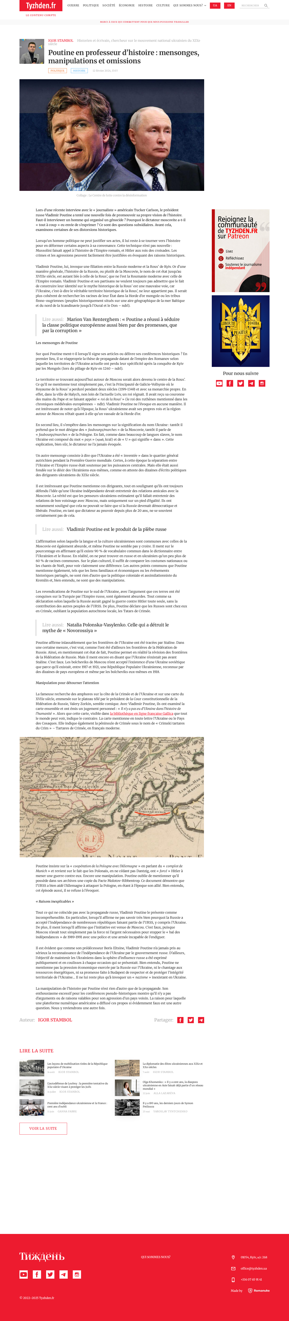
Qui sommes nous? (188, 5)
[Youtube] (219, 383)
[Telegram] (201, 1020)
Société (108, 5)
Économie (127, 5)
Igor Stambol (68, 1072)
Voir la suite (43, 1128)
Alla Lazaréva (164, 1093)
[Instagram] (262, 383)
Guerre (73, 5)
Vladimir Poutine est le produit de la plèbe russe (117, 529)
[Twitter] (191, 1020)
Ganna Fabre (67, 1111)
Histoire (145, 5)
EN (229, 5)
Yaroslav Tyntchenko (170, 1111)
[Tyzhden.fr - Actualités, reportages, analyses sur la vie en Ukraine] (41, 5)
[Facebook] (180, 1020)
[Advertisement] (241, 142)
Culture (163, 5)
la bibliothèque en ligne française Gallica (141, 714)
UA (215, 5)
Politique (91, 5)
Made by (237, 1291)
